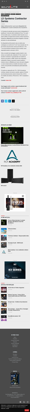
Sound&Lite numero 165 (14, 316)
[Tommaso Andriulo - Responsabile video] (4, 238)
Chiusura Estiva (12, 228)
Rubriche (15, 341)
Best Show (15, 346)
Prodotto (15, 338)
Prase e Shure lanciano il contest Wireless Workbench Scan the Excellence (14, 145)
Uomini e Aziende (15, 343)
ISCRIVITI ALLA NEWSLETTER (13, 92)
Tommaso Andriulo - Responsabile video (18, 235)
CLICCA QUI (14, 88)
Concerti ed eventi (15, 340)
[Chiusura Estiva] (4, 231)
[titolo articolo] (4, 290)
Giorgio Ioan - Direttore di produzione (17, 302)
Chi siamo (15, 354)
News (15, 337)
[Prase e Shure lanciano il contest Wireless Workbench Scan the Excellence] (15, 135)
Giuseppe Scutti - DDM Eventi (15, 243)
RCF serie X (3, 185)
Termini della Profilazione (15, 360)
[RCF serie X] (15, 176)
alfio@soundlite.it (19, 395)
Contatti (15, 355)
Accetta (26, 410)
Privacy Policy (15, 362)
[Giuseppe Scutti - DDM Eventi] (4, 245)
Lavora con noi (15, 357)
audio (2, 14)
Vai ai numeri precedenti (15, 387)
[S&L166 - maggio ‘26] (15, 378)
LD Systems (18, 14)
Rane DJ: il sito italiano (15, 110)
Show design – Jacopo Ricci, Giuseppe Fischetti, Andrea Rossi (18, 309)
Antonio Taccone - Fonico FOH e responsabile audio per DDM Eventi (17, 295)
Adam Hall (13, 14)
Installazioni (15, 345)
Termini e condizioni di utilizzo (15, 358)
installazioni (7, 14)
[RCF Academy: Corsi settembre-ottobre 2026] (15, 156)
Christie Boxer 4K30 (15, 117)
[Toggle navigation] (28, 7)
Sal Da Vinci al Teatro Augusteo (16, 287)
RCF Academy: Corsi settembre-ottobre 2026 (11, 165)
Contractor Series (5, 15)
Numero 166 (15, 385)
